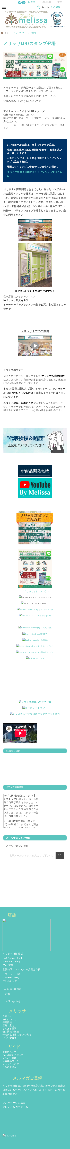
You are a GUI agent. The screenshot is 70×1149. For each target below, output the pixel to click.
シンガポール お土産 (14, 1103)
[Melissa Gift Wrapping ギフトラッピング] (35, 609)
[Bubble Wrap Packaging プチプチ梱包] (35, 627)
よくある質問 (9, 1029)
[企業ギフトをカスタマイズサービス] (35, 714)
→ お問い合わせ (12, 1001)
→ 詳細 (7, 994)
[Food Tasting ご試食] (35, 658)
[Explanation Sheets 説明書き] (34, 634)
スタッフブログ (11, 1064)
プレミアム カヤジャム (15, 1107)
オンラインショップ (22, 210)
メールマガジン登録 (17, 846)
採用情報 (7, 1022)
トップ (7, 33)
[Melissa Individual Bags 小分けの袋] (35, 615)
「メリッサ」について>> (35, 591)
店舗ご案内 (8, 1026)
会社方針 (7, 1016)
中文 (59, 2)
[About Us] (35, 529)
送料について (9, 1052)
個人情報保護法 (11, 1032)
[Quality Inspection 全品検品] (35, 640)
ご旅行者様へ (9, 1067)
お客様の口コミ (11, 1061)
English (46, 2)
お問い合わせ (9, 1038)
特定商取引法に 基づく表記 (17, 1035)
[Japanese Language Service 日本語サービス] (35, 652)
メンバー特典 (9, 1058)
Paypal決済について (13, 1055)
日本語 (32, 2)
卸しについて (9, 1019)
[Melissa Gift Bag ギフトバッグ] (35, 603)
